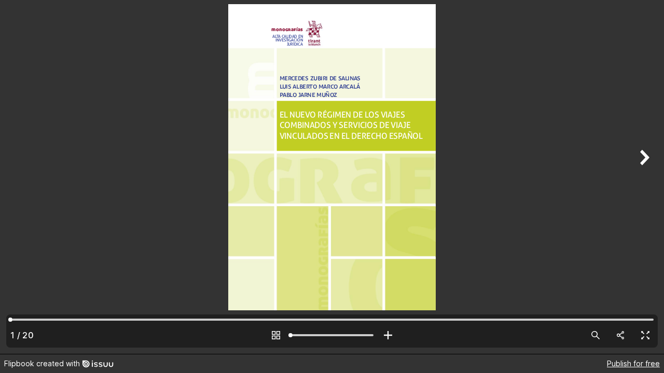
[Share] (620, 335)
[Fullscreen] (645, 335)
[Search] (595, 335)
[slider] (332, 335)
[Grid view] (276, 335)
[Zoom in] (388, 335)
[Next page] (643, 177)
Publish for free (633, 363)
